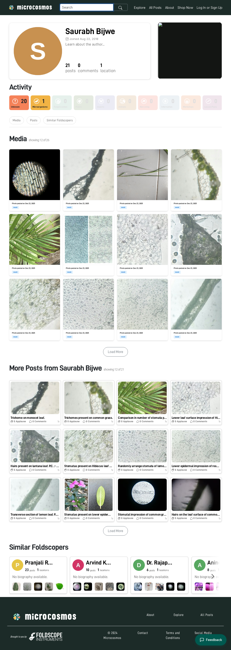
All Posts (155, 7)
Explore (140, 7)
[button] (35, 402)
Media (17, 120)
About (169, 7)
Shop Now (185, 7)
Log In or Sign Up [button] (209, 7)
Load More (115, 352)
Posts (33, 120)
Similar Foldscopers (60, 120)
